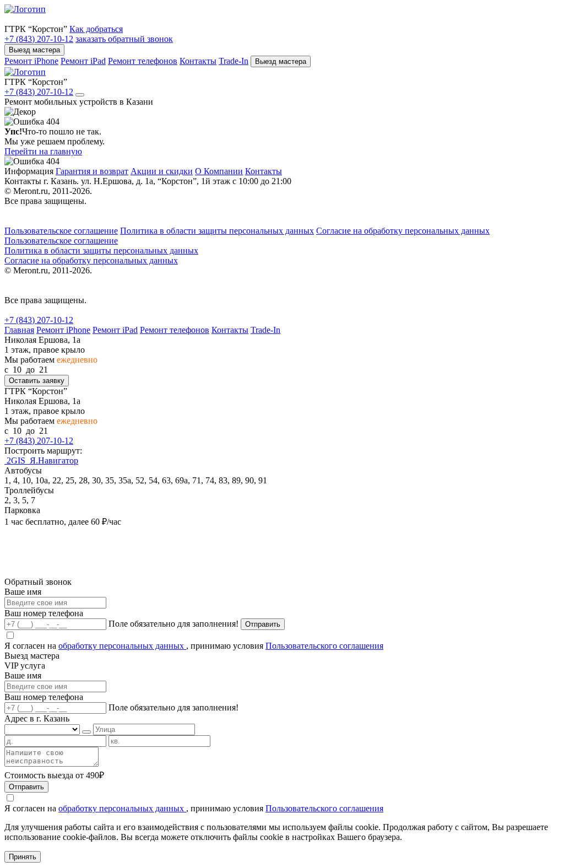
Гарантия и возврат (92, 171)
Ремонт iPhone (31, 61)
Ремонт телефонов (142, 61)
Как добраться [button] (96, 29)
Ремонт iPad (83, 61)
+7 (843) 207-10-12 (38, 39)
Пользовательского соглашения (324, 645)
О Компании (219, 171)
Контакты (198, 61)
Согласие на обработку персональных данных (403, 230)
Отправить (262, 624)
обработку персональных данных (122, 645)
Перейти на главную (43, 151)
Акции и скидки (162, 171)
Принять (22, 857)
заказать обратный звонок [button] (124, 39)
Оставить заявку (36, 380)
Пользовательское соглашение (61, 230)
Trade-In (233, 61)
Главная (19, 330)
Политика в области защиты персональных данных (217, 230)
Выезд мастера (34, 50)
